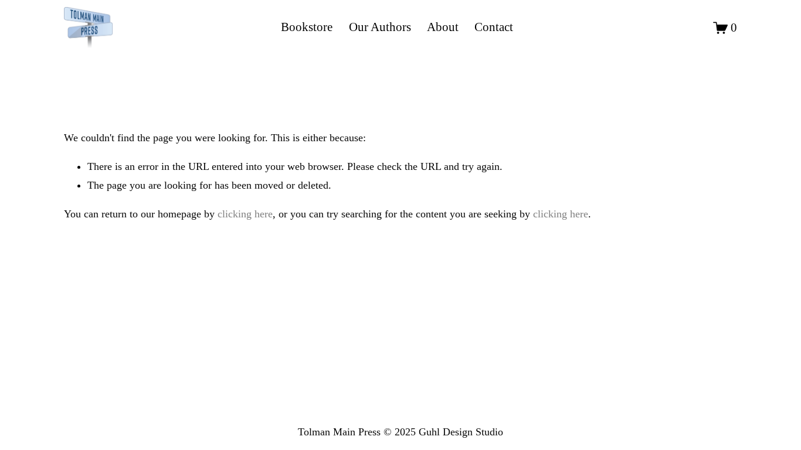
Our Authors (380, 27)
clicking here (245, 214)
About (443, 27)
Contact (493, 27)
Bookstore (306, 27)
